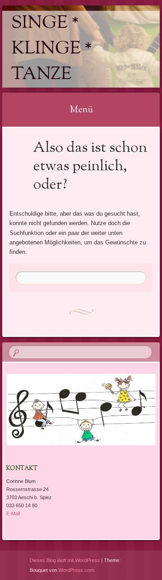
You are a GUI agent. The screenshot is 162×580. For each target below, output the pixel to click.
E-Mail (13, 513)
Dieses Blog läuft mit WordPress (65, 560)
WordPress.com (76, 570)
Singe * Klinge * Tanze (51, 49)
